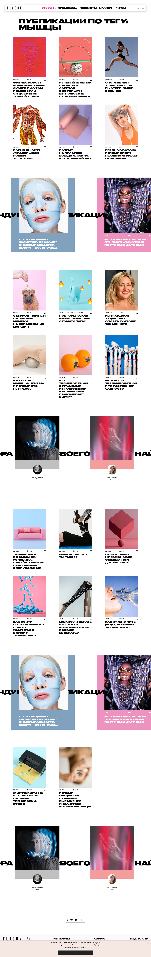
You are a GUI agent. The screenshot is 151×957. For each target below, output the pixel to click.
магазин (106, 8)
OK (75, 952)
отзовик (48, 8)
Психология (29, 147)
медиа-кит (139, 939)
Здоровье (16, 79)
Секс (121, 312)
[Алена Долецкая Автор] (37, 442)
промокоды (67, 8)
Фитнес (29, 79)
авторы (100, 939)
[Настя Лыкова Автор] (112, 442)
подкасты (88, 8)
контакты (62, 939)
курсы (121, 8)
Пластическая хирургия (75, 312)
